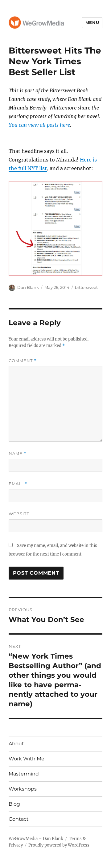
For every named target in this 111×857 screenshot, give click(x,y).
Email (18, 483)
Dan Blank (28, 287)
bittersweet (86, 287)
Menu (92, 22)
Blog (14, 804)
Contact (19, 819)
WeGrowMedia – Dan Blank (36, 838)
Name (18, 453)
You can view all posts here (39, 125)
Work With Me (26, 759)
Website (19, 513)
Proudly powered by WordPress (58, 845)
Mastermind (24, 774)
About (16, 744)
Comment (23, 360)
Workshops (23, 789)
